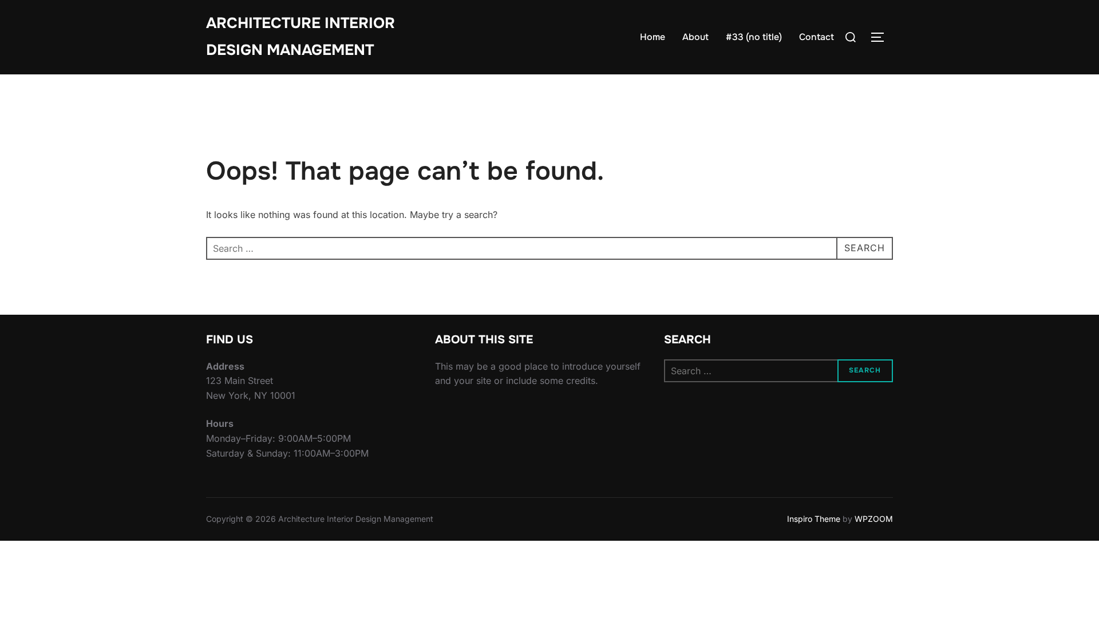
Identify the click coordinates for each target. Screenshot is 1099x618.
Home (652, 37)
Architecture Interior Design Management (300, 37)
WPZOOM (874, 519)
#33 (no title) (754, 37)
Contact (816, 37)
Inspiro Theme (813, 519)
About (695, 37)
